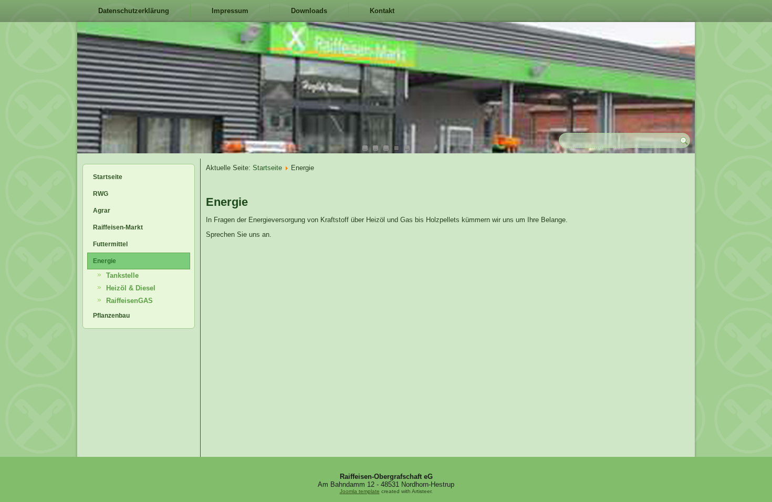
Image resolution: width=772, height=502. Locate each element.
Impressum (230, 11)
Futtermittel (110, 244)
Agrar (101, 210)
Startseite (107, 177)
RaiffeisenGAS (129, 301)
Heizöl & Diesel (130, 288)
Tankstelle (122, 275)
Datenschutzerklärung (133, 11)
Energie (104, 261)
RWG (100, 193)
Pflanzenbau (111, 315)
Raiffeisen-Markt (118, 227)
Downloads (309, 11)
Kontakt (382, 11)
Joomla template (360, 491)
